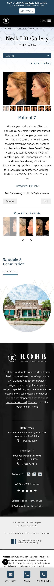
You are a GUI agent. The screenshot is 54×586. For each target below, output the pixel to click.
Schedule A (14, 261)
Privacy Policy (37, 505)
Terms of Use (36, 500)
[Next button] (31, 240)
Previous (10, 201)
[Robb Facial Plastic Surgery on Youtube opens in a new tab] (40, 474)
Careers (15, 500)
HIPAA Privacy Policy (20, 505)
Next (46, 201)
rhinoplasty (12, 398)
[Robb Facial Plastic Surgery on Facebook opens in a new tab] (34, 474)
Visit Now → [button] (27, 11)
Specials (24, 500)
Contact (10, 581)
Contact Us (10, 271)
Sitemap (46, 533)
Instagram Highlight (27, 186)
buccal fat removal (16, 402)
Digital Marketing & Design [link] (30, 541)
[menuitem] (28, 475)
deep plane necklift (37, 393)
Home (8, 28)
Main (27, 581)
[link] (27, 435)
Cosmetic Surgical (35, 28)
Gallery (18, 28)
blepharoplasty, (28, 398)
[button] (5, 562)
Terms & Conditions (14, 533)
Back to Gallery (42, 63)
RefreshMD (43, 581)
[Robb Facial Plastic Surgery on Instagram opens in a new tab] (28, 474)
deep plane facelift (15, 393)
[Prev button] (23, 240)
